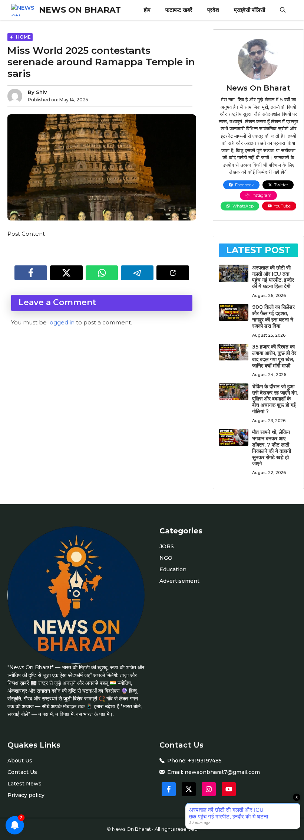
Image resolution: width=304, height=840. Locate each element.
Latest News (24, 783)
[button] (282, 10)
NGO (165, 558)
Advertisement (179, 581)
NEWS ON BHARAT (80, 10)
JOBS (166, 546)
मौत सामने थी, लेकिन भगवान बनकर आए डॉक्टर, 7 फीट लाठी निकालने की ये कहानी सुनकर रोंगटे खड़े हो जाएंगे (271, 448)
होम (147, 9)
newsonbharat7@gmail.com (222, 772)
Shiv (41, 92)
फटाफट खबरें (178, 9)
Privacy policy (25, 795)
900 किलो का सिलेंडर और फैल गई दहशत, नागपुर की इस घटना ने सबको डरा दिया (273, 316)
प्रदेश (213, 9)
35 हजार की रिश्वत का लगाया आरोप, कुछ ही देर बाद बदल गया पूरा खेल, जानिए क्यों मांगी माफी (274, 356)
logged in (61, 322)
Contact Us (22, 772)
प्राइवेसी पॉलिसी (249, 9)
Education (172, 569)
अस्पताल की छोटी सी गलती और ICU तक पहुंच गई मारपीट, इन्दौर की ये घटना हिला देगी (273, 277)
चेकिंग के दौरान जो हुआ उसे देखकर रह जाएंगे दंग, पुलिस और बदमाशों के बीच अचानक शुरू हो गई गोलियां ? (275, 399)
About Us (19, 760)
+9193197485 (205, 760)
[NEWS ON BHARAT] (23, 10)
